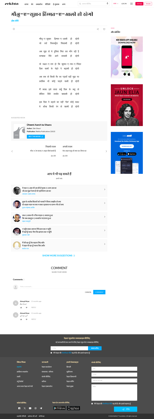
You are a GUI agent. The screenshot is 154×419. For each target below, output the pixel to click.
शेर (32, 4)
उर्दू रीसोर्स (20, 381)
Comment (99, 292)
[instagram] (35, 408)
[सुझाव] (14, 29)
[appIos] (73, 408)
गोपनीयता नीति (66, 353)
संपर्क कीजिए (46, 377)
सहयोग (19, 367)
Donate (148, 4)
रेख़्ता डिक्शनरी (71, 377)
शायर (26, 4)
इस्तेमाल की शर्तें (32, 416)
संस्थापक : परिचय (47, 372)
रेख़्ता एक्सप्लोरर (47, 386)
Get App (139, 4)
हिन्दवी (69, 367)
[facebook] (19, 408)
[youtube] (30, 408)
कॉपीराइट (42, 416)
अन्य (63, 4)
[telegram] (41, 408)
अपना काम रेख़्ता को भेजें (25, 386)
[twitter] (24, 408)
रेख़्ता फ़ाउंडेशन (47, 367)
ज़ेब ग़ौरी (15, 21)
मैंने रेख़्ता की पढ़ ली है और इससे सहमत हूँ (71, 353)
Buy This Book (35, 137)
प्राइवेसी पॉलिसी (21, 416)
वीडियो (47, 4)
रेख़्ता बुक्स (70, 386)
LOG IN (124, 4)
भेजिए (128, 409)
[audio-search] (107, 3)
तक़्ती (18, 377)
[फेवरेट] (104, 29)
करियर (44, 381)
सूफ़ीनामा (70, 372)
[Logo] (11, 4)
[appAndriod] (59, 408)
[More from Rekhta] (131, 4)
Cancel (88, 292)
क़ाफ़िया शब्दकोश (22, 372)
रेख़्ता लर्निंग (70, 381)
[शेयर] (98, 29)
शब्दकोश (39, 4)
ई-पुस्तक (56, 4)
